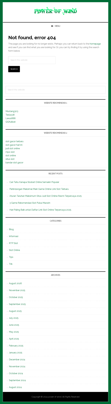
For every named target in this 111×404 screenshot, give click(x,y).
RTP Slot (13, 243)
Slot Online (14, 250)
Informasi (13, 236)
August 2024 (15, 387)
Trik (10, 264)
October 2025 (16, 297)
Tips (11, 257)
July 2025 (13, 318)
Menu (57, 26)
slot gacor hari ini (14, 145)
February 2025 (16, 345)
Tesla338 (10, 114)
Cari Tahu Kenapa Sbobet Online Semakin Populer (34, 182)
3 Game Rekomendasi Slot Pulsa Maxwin (29, 203)
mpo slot (10, 152)
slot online (11, 155)
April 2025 (14, 338)
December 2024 (17, 359)
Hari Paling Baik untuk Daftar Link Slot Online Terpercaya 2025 (40, 210)
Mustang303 (12, 111)
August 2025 (15, 311)
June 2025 (14, 325)
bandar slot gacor (14, 162)
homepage (95, 43)
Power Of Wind (55, 11)
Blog (11, 229)
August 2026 (15, 283)
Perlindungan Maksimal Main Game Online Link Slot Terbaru (39, 189)
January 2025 (15, 352)
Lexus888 (11, 118)
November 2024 (17, 366)
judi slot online (13, 148)
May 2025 (14, 332)
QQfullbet (11, 122)
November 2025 (17, 290)
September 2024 (17, 380)
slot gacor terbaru (14, 141)
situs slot (10, 159)
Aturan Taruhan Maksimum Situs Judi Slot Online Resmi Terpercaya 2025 (45, 196)
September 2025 (17, 304)
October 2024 (16, 373)
